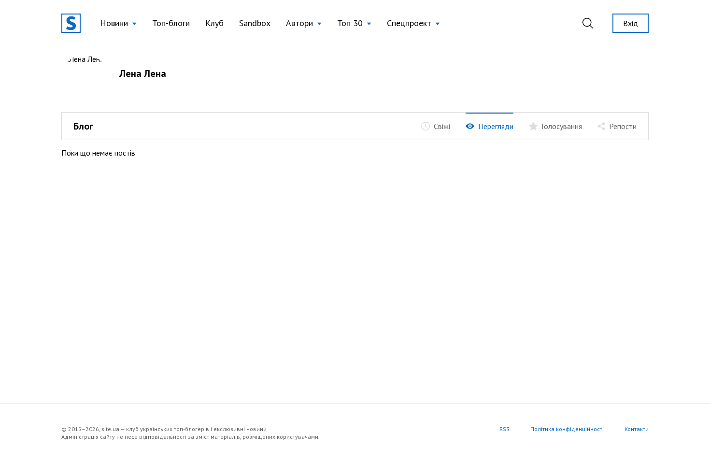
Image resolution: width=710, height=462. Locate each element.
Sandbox (254, 23)
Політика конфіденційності (567, 429)
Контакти (637, 429)
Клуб (214, 23)
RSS (504, 429)
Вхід (630, 23)
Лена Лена (142, 73)
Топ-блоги (171, 23)
